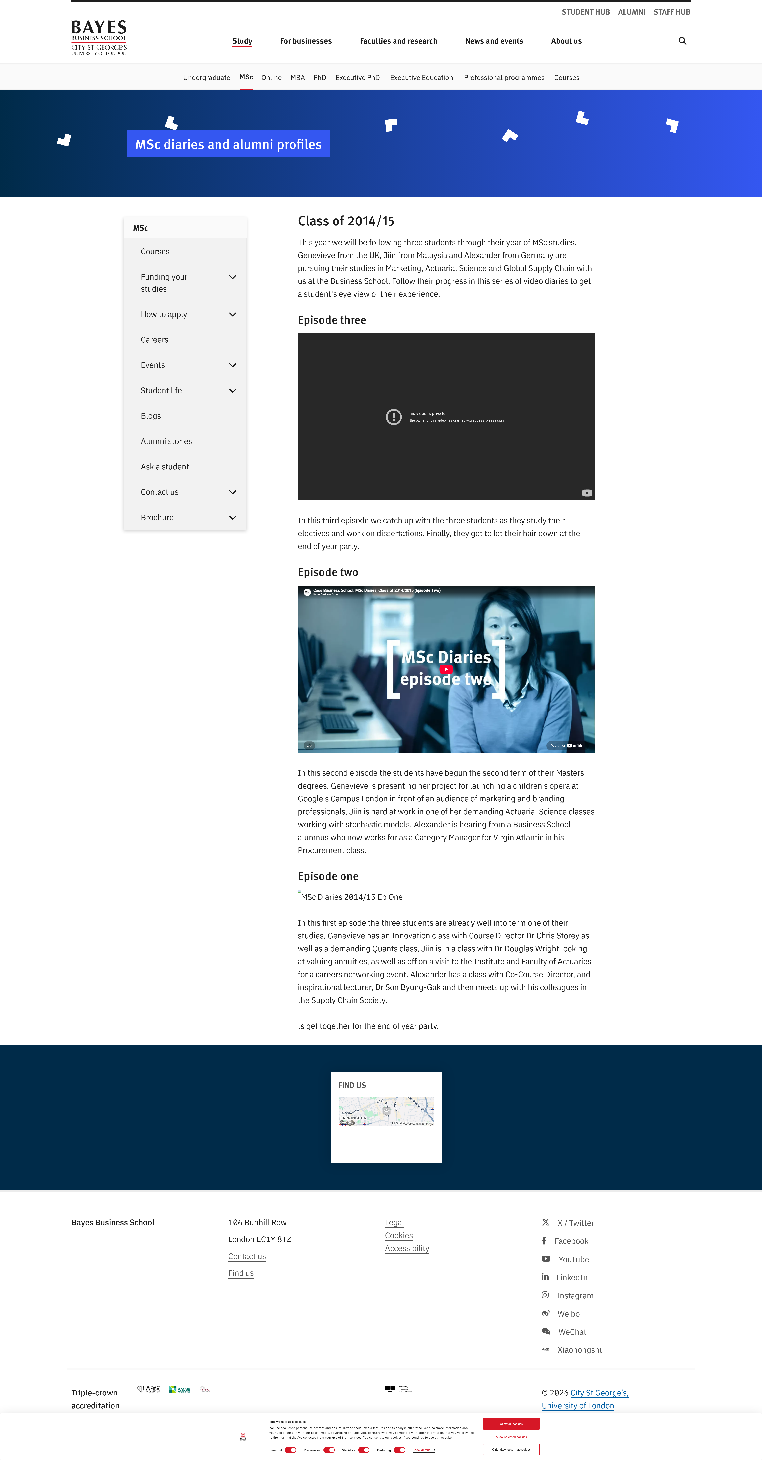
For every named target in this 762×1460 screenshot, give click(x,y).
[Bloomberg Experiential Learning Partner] (398, 1389)
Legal (394, 1221)
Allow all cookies (511, 1424)
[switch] (329, 1450)
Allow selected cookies (511, 1437)
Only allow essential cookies (511, 1449)
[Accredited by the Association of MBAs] (148, 1389)
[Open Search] (683, 40)
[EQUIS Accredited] (205, 1389)
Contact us (247, 1255)
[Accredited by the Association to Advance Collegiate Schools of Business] (179, 1389)
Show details (421, 1450)
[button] (232, 282)
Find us (241, 1272)
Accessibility (407, 1247)
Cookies (399, 1234)
